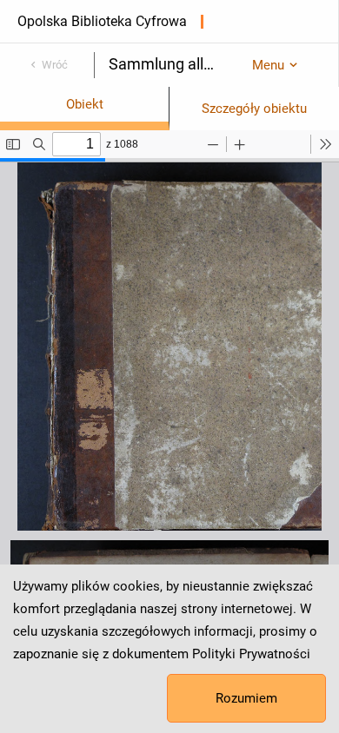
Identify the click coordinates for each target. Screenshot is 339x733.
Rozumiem (246, 698)
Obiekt (84, 104)
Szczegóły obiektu (254, 108)
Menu (268, 65)
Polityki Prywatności (251, 654)
